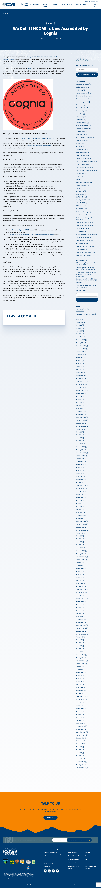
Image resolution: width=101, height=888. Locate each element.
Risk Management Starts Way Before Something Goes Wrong (85, 268)
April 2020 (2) (80, 545)
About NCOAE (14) (81, 209)
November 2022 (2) (82, 456)
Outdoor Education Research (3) (86, 225)
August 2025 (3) (81, 358)
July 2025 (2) (80, 361)
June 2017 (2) (80, 643)
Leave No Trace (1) (82, 149)
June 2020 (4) (80, 539)
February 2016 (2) (81, 690)
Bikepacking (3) (81, 117)
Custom (63, 4)
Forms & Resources (73, 859)
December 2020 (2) (82, 521)
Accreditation (50, 23)
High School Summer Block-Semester (39, 145)
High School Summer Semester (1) (86, 161)
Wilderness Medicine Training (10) (86, 234)
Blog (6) (78, 179)
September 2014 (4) (82, 741)
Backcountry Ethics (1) (83, 155)
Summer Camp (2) (81, 132)
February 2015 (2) (81, 726)
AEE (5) (78, 188)
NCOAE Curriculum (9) (82, 185)
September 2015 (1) (82, 705)
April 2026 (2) (80, 334)
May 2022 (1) (80, 473)
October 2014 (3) (81, 738)
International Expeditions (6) (85, 240)
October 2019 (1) (81, 563)
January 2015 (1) (81, 729)
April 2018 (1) (80, 613)
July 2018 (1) (80, 604)
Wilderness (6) (80, 90)
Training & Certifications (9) (84, 182)
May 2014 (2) (80, 753)
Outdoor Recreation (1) (83, 140)
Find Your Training (49, 852)
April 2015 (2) (80, 720)
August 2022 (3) (81, 465)
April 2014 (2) (80, 756)
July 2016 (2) (80, 675)
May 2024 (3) (80, 402)
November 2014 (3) (82, 735)
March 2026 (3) (80, 337)
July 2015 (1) (80, 711)
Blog (84, 4)
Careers (87, 863)
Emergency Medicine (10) (84, 84)
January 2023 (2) (81, 450)
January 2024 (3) (81, 414)
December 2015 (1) (82, 696)
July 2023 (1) (80, 432)
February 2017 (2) (81, 655)
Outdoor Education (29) (83, 129)
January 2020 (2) (81, 554)
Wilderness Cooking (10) (83, 212)
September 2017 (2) (82, 634)
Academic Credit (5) (82, 243)
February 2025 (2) (81, 375)
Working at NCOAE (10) (83, 200)
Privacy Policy (74, 884)
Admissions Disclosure (74, 863)
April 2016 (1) (80, 684)
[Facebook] (57, 871)
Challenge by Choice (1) (83, 158)
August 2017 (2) (81, 637)
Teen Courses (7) (81, 194)
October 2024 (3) (81, 387)
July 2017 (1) (80, 640)
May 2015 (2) (80, 717)
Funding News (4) (81, 249)
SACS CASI (87, 314)
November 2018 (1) (82, 592)
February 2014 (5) (81, 762)
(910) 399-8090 (95, 1)
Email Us (47, 866)
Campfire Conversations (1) (84, 237)
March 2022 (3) (80, 476)
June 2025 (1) (80, 364)
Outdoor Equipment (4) (83, 105)
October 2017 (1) (81, 631)
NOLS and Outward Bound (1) (85, 137)
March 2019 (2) (80, 583)
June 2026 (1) (80, 328)
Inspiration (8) (80, 114)
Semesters (36, 4)
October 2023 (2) (81, 423)
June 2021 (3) (80, 503)
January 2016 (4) (81, 693)
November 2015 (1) (82, 699)
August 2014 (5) (81, 744)
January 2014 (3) (81, 765)
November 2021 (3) (82, 488)
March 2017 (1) (80, 652)
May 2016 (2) (80, 681)
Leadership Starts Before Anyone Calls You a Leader (86, 286)
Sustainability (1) (81, 146)
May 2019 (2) (80, 577)
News (86, 856)
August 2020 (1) (81, 533)
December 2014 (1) (82, 732)
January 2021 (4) (81, 518)
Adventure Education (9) (83, 255)
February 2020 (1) (81, 551)
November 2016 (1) (82, 664)
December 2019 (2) (82, 557)
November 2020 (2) (82, 524)
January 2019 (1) (81, 586)
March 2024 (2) (80, 408)
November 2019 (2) (82, 560)
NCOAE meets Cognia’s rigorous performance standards (39, 138)
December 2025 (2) (82, 346)
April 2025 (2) (80, 369)
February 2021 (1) (81, 515)
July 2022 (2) (80, 468)
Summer (55, 4)
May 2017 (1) (80, 646)
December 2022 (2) (82, 453)
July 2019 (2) (80, 571)
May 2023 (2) (80, 438)
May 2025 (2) (80, 366)
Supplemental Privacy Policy (85, 884)
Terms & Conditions (66, 884)
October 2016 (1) (81, 667)
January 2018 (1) (81, 622)
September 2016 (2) (82, 670)
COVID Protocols (72, 852)
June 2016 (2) (80, 678)
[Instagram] (49, 871)
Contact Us (87, 1)
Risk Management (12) (83, 99)
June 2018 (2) (80, 607)
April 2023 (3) (80, 441)
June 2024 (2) (80, 399)
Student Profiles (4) (82, 108)
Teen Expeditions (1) (82, 152)
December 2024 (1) (82, 381)
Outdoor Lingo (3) (81, 111)
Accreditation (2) (81, 143)
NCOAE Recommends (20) (84, 93)
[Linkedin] (45, 871)
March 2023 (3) (80, 444)
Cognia (29, 69)
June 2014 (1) (80, 750)
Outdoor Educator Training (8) (85, 252)
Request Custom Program (51, 855)
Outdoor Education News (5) (85, 222)
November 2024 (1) (82, 384)
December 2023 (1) (82, 417)
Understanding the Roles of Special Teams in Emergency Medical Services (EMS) (87, 274)
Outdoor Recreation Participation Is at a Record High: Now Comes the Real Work (87, 280)
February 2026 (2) (81, 340)
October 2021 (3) (81, 491)
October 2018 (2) (81, 595)
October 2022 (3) (81, 459)
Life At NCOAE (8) (81, 203)
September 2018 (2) (82, 598)
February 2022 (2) (81, 479)
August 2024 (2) (81, 393)
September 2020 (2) (82, 530)
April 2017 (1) (80, 649)
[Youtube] (53, 871)
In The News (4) (81, 231)
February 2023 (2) (81, 447)
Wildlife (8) (79, 176)
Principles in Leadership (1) (84, 167)
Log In (95, 5)
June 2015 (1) (80, 714)
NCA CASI (79, 314)
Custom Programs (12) (83, 228)
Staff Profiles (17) (81, 197)
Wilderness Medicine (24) (83, 126)
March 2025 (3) (80, 372)
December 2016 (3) (82, 661)
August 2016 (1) (81, 673)
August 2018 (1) (81, 601)
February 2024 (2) (81, 411)
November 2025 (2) (82, 349)
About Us (87, 852)
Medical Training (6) (82, 120)
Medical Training (45, 5)
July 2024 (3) (80, 396)
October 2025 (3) (81, 352)
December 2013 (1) (82, 768)
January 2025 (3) (81, 378)
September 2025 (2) (82, 355)
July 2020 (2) (80, 536)
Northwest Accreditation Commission (83, 310)
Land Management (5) (83, 102)
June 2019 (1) (80, 574)
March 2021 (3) (80, 512)
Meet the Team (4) (81, 134)
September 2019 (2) (82, 566)
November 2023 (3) (82, 420)
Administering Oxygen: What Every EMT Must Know (86, 264)
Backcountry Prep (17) (83, 87)
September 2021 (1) (82, 494)
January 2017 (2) (81, 658)
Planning (69, 4)
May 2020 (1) (80, 542)
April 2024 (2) (80, 405)
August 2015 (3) (81, 708)
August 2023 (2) (81, 429)
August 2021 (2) (81, 497)
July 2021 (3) (80, 500)
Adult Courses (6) (81, 206)
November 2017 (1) (82, 628)
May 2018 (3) (80, 610)
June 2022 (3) (80, 470)
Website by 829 (95, 884)
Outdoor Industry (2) (82, 123)
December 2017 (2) (82, 625)
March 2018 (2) (80, 616)
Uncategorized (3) (81, 215)
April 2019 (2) (80, 580)
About (77, 4)
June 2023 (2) (80, 435)
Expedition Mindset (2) (83, 164)
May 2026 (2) (80, 331)
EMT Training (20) (81, 173)
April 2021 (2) (80, 509)
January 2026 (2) (81, 343)
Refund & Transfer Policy (75, 856)
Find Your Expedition (50, 850)
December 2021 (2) (82, 485)
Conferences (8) (81, 191)
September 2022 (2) (82, 462)
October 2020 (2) (81, 527)
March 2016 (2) (80, 687)
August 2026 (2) (81, 322)
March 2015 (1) (80, 723)
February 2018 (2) (81, 619)
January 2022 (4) (81, 482)
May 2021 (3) (80, 506)
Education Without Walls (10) (85, 246)
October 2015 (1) (81, 702)
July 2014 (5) (80, 747)
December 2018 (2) (82, 589)
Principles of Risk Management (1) (86, 170)
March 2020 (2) (80, 548)
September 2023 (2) (82, 426)
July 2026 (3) (80, 325)
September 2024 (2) (82, 390)
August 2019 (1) (81, 569)
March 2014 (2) (80, 759)
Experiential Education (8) (84, 96)
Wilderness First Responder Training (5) (84, 218)
